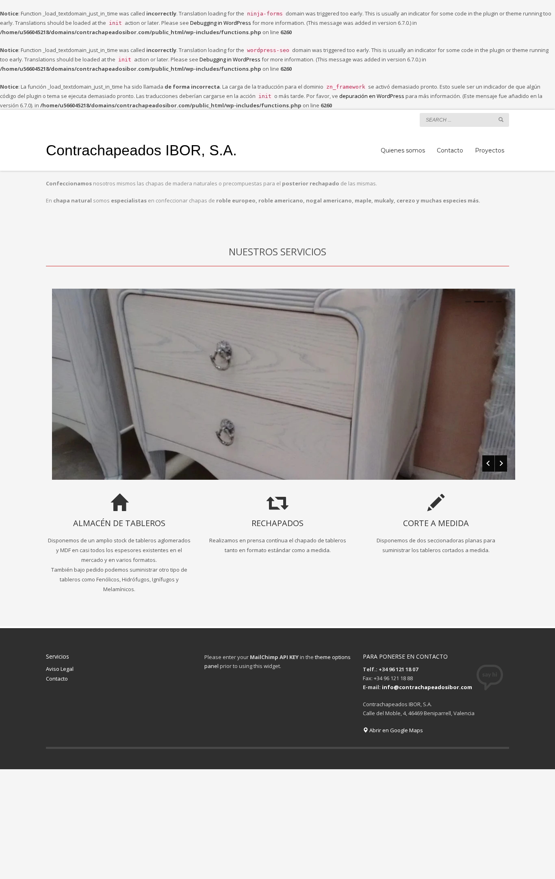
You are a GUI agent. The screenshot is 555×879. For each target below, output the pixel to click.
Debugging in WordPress (220, 22)
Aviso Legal (60, 668)
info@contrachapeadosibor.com (427, 687)
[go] (501, 119)
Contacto (57, 678)
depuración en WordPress (371, 96)
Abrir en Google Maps (395, 730)
